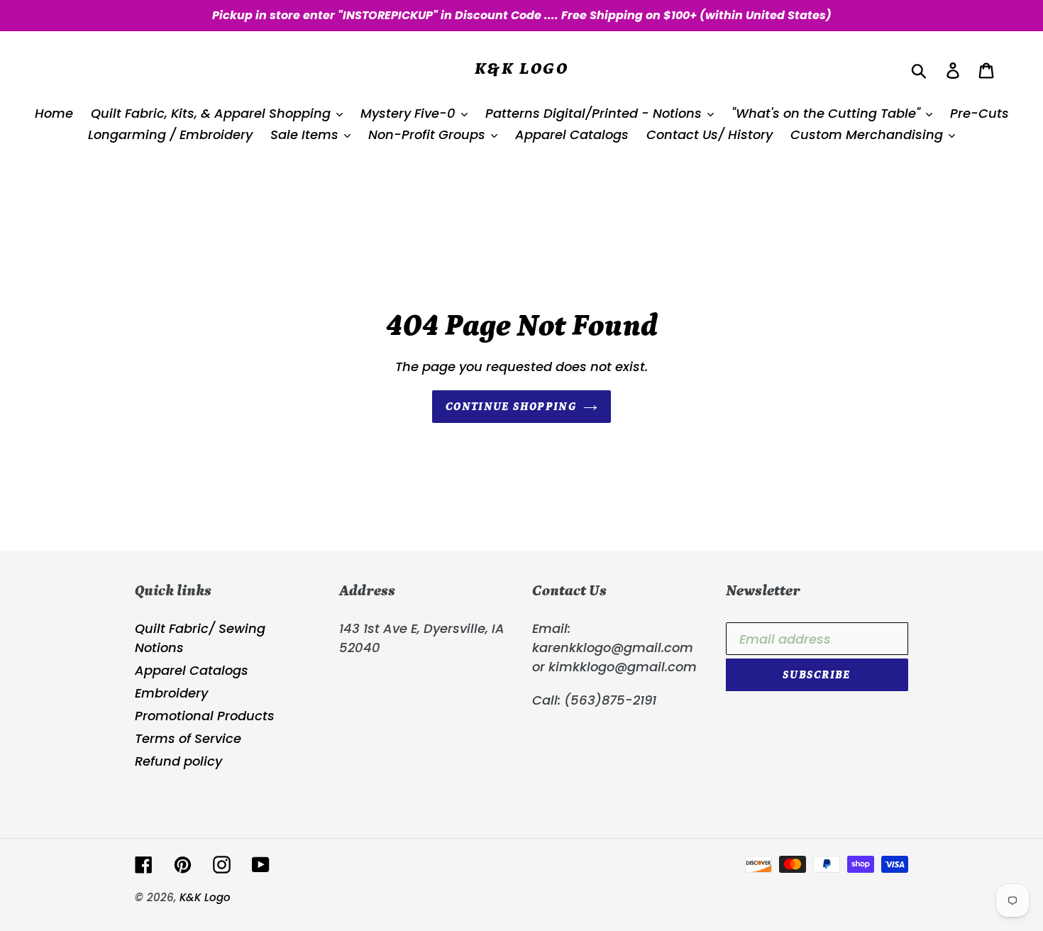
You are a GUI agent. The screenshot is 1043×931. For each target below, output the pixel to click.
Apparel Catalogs (191, 670)
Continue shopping (511, 406)
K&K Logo (521, 68)
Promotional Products (205, 716)
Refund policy (178, 761)
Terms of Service (188, 738)
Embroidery (171, 693)
